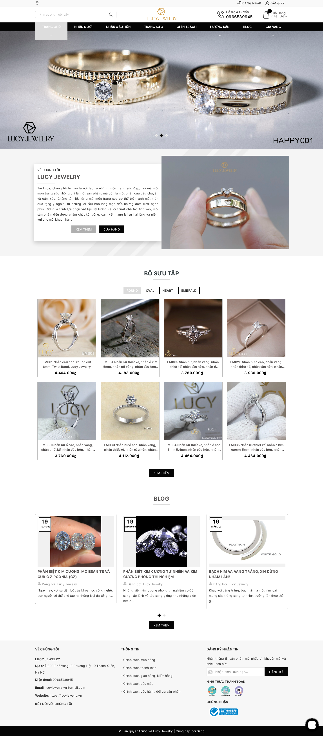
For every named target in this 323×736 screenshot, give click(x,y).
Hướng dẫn (219, 27)
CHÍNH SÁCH (187, 27)
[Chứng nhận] (223, 711)
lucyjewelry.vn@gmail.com (65, 687)
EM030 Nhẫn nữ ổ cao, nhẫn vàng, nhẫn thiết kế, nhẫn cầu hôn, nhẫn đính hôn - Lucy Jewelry (67, 447)
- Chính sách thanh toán (138, 668)
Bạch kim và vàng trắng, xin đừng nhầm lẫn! (243, 574)
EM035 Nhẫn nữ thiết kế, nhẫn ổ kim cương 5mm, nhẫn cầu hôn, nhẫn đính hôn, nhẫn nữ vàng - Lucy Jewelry (256, 447)
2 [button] (161, 135)
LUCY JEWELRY (58, 177)
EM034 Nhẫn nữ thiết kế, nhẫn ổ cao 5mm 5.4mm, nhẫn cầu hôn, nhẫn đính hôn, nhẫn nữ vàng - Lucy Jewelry (193, 447)
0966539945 (239, 17)
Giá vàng (273, 27)
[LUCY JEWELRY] (161, 14)
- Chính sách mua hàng (138, 660)
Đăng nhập (251, 3)
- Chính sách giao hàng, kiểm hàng (146, 675)
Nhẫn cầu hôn (118, 27)
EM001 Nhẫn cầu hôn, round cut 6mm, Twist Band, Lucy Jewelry (66, 364)
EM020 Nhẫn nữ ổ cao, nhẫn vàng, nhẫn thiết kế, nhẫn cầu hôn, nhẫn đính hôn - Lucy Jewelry (256, 364)
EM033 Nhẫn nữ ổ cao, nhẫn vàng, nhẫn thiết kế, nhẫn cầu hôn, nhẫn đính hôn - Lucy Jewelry (130, 447)
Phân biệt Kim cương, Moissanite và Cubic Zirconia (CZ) (74, 574)
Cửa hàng (111, 229)
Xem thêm (84, 229)
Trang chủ (51, 27)
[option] (161, 90)
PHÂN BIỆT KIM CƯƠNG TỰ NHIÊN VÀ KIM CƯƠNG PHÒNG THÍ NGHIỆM (160, 574)
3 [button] (166, 135)
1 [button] (156, 135)
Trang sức (153, 27)
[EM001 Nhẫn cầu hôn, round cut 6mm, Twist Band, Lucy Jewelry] (67, 328)
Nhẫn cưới (83, 27)
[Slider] (161, 90)
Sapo (201, 731)
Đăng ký (277, 3)
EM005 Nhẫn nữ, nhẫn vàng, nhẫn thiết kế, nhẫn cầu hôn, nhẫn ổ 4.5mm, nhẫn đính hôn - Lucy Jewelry (193, 364)
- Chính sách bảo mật (137, 683)
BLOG (247, 27)
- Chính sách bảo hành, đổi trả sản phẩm (151, 691)
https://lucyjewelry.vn (66, 695)
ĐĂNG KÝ (276, 672)
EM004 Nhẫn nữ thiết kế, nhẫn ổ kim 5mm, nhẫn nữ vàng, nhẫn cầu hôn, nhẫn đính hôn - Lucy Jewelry (129, 364)
